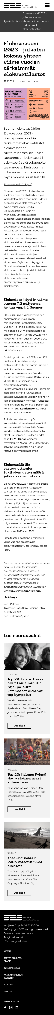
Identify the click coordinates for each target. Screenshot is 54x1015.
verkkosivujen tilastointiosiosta (22, 590)
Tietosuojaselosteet (16, 941)
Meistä (7, 951)
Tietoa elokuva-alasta (13, 959)
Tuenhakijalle (12, 968)
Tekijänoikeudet (13, 937)
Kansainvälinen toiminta (13, 976)
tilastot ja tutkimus (29, 81)
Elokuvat (9, 985)
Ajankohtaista (12, 21)
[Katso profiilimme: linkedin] (16, 1007)
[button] (47, 5)
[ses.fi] (20, 5)
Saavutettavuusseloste (17, 933)
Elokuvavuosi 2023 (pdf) (18, 184)
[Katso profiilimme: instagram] (11, 1007)
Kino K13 (9, 992)
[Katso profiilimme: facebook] (5, 1007)
